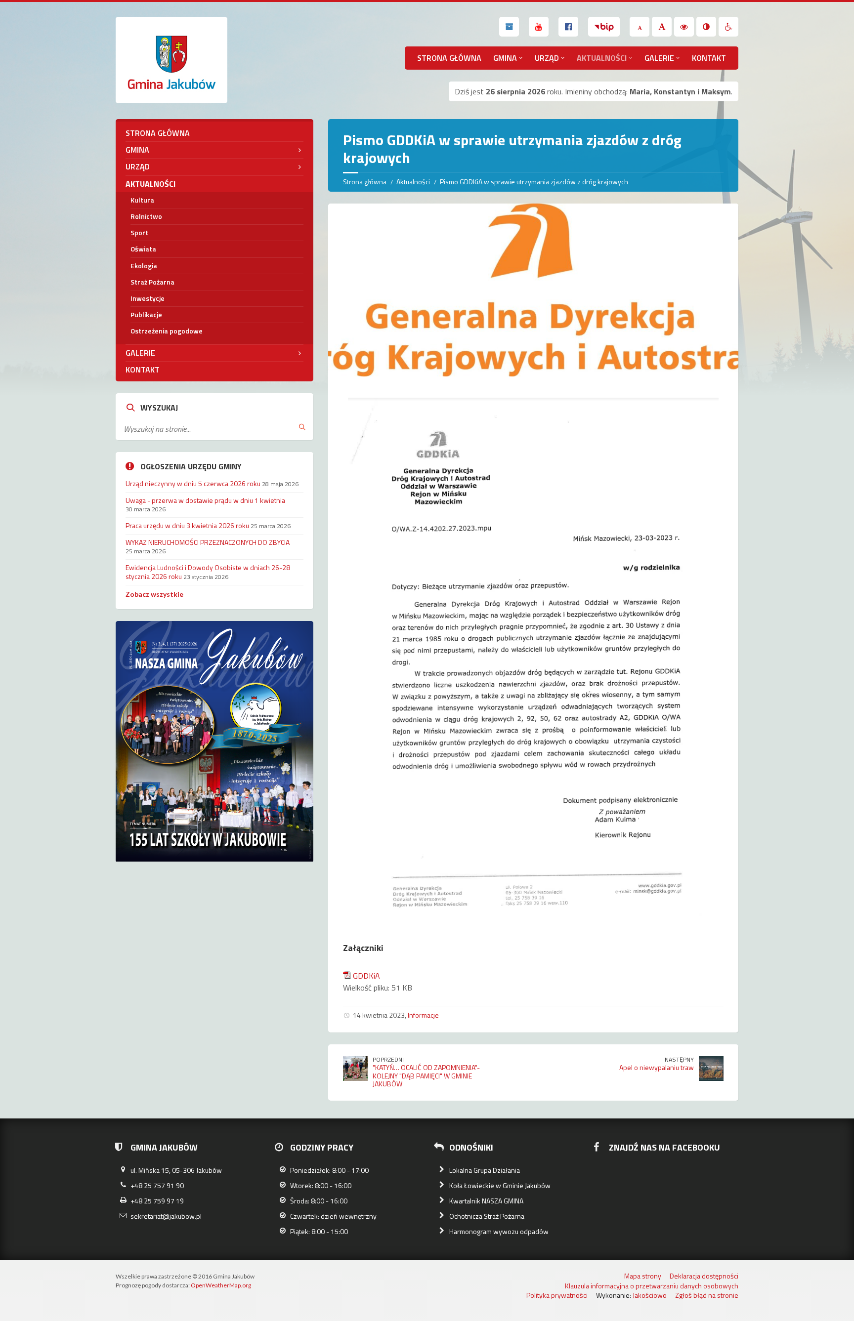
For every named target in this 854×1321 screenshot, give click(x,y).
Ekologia (143, 265)
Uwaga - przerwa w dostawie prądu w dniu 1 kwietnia (205, 500)
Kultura (142, 200)
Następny (679, 1059)
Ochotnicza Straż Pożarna (486, 1216)
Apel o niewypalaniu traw (656, 1067)
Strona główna (449, 58)
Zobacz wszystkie (154, 594)
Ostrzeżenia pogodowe (166, 331)
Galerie (659, 58)
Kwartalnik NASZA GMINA (486, 1201)
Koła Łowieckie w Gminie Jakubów (500, 1185)
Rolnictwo (146, 216)
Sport (139, 232)
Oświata (143, 249)
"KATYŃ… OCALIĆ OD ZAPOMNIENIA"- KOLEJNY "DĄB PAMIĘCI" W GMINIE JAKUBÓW (426, 1075)
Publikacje (146, 314)
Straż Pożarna (152, 282)
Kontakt (709, 58)
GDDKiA (366, 976)
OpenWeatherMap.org (221, 1285)
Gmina (505, 58)
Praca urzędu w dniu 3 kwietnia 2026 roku (187, 525)
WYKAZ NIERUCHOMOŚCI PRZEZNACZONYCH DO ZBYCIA (208, 542)
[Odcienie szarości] (706, 27)
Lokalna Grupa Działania (484, 1170)
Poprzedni (388, 1059)
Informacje (423, 1015)
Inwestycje (147, 298)
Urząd (547, 58)
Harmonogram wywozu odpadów (499, 1231)
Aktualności (602, 58)
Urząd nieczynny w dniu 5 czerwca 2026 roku (193, 483)
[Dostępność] (728, 27)
